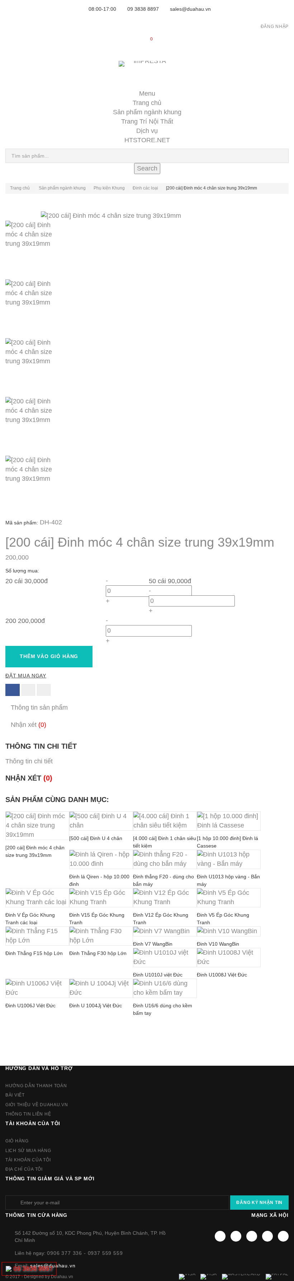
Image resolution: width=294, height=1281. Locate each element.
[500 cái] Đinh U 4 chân (95, 838)
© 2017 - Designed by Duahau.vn (39, 1276)
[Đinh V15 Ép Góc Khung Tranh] (101, 897)
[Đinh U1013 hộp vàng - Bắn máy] (229, 859)
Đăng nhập (275, 26)
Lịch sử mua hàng (28, 1150)
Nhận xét (28, 724)
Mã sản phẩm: (21, 523)
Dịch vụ (147, 130)
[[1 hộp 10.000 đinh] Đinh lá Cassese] (229, 821)
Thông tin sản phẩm (39, 707)
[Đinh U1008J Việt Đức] (229, 957)
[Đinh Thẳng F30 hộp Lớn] (101, 936)
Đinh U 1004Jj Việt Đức (95, 1005)
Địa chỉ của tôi (24, 1169)
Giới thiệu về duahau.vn (36, 1104)
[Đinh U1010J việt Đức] (165, 957)
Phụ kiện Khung (109, 188)
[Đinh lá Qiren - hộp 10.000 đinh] (101, 859)
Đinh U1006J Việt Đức (30, 1005)
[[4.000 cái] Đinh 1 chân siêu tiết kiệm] (165, 821)
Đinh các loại (145, 188)
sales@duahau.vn (190, 9)
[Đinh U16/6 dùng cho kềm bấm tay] (165, 988)
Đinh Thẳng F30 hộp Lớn (98, 953)
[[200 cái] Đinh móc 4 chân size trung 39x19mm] (147, 250)
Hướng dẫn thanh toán (36, 1085)
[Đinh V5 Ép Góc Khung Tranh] (229, 897)
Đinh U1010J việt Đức (157, 975)
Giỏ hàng (17, 1140)
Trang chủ (147, 102)
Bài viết (15, 1095)
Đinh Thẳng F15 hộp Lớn (34, 953)
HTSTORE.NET (147, 140)
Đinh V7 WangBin (152, 944)
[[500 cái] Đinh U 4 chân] (101, 821)
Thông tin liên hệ (28, 1114)
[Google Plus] (267, 1236)
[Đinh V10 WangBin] (229, 931)
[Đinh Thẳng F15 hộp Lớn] (37, 936)
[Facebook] (220, 1236)
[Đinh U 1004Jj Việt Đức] (101, 988)
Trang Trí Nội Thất (147, 121)
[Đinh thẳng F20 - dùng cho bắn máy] (165, 859)
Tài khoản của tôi (32, 1123)
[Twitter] (236, 1236)
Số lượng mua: (23, 571)
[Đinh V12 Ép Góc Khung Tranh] (165, 897)
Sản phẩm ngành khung (147, 112)
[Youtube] (251, 1236)
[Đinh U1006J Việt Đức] (37, 988)
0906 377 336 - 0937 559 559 (85, 1253)
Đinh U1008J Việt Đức (222, 975)
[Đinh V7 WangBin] (165, 931)
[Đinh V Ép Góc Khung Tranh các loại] (37, 897)
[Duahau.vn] (147, 71)
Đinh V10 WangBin (218, 944)
